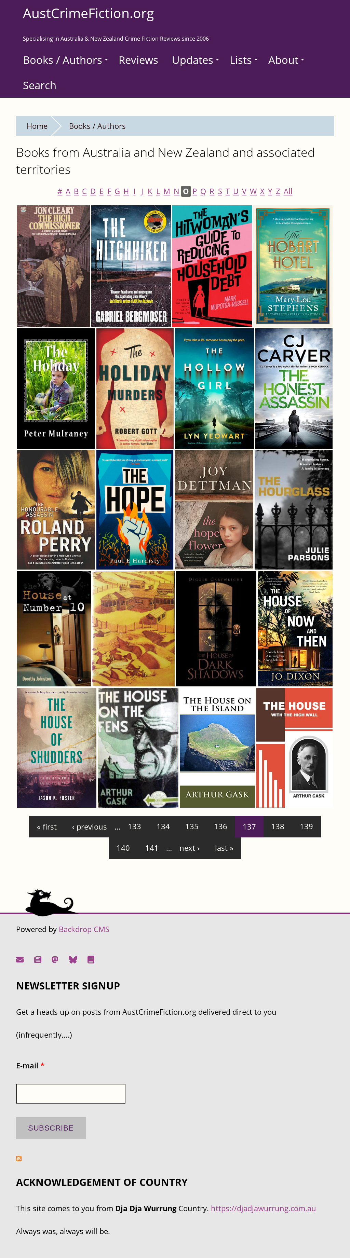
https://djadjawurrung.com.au (263, 1208)
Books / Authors (62, 60)
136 (220, 826)
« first (47, 826)
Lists (241, 60)
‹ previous (89, 826)
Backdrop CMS (84, 929)
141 (152, 848)
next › (189, 848)
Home (37, 126)
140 (123, 848)
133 (134, 826)
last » (224, 848)
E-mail (30, 1065)
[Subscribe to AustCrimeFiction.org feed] (19, 1158)
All (288, 191)
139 (306, 826)
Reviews (138, 60)
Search (39, 85)
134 (163, 826)
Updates (192, 60)
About (283, 60)
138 (277, 826)
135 (192, 826)
